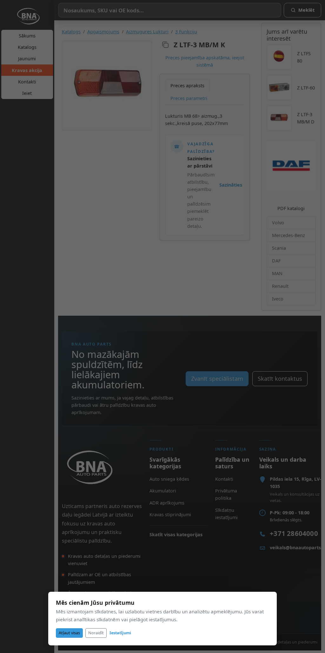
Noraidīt (96, 633)
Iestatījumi (120, 633)
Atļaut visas (69, 633)
